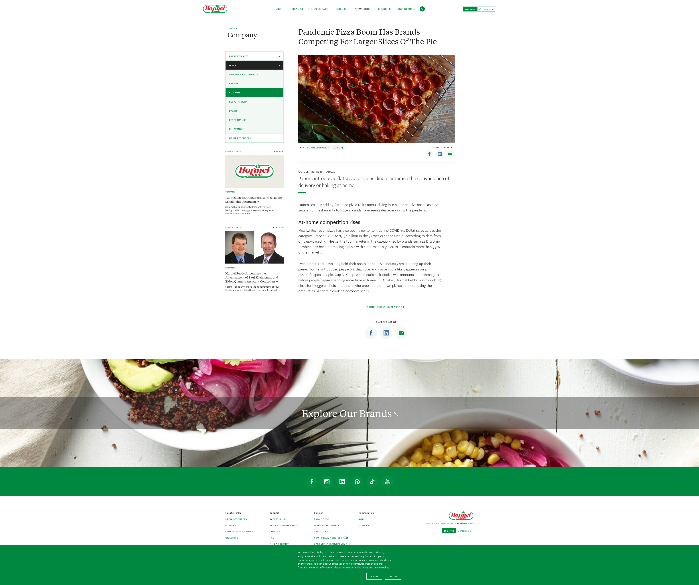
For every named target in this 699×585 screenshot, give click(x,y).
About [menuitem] (281, 9)
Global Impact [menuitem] (318, 9)
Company (234, 92)
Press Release (233, 151)
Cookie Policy (361, 567)
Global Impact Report (239, 531)
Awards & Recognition (243, 74)
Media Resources (240, 138)
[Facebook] (429, 154)
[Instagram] (327, 482)
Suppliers (364, 525)
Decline (393, 576)
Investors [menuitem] (406, 9)
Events (233, 110)
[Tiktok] (372, 482)
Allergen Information (284, 525)
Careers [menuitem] (341, 9)
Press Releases (238, 56)
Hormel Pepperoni (318, 147)
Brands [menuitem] (297, 9)
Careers (230, 525)
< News (232, 28)
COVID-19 (338, 147)
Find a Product (279, 543)
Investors (231, 537)
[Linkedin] (440, 154)
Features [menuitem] (385, 9)
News (232, 65)
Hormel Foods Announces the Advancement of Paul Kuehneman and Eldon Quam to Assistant (251, 277)
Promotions (321, 519)
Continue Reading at (384, 307)
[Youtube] (387, 482)
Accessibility (278, 519)
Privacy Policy (323, 531)
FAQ (272, 537)
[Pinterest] (357, 482)
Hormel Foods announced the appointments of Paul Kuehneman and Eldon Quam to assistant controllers (252, 288)
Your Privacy (328, 537)
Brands (233, 83)
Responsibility (238, 101)
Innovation (236, 129)
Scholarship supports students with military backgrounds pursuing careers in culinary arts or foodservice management (250, 210)
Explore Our (348, 413)
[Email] (450, 154)
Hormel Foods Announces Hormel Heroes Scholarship (253, 199)
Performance (237, 119)
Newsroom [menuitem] (363, 9)
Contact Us (277, 531)
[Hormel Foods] (215, 8)
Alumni (362, 519)
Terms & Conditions (326, 525)
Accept (374, 576)
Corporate (485, 9)
